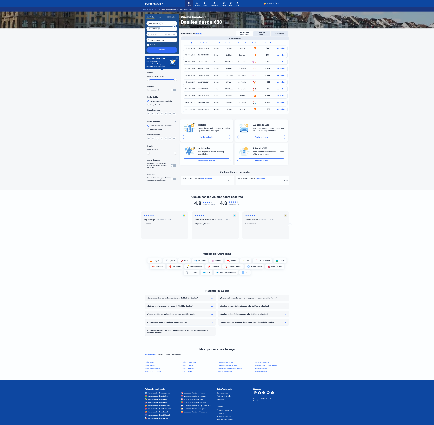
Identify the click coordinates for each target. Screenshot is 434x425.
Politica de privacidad (224, 416)
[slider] (148, 79)
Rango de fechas (156, 105)
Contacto (220, 413)
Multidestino (171, 17)
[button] (276, 3)
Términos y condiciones (225, 419)
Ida (160, 17)
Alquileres (220, 399)
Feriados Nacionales (224, 396)
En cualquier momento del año (161, 101)
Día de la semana (153, 110)
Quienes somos (222, 393)
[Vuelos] (154, 3)
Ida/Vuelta (150, 17)
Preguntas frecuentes (224, 410)
